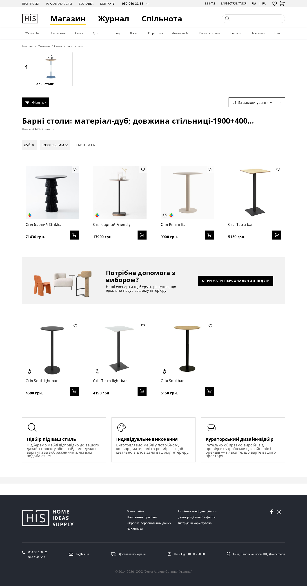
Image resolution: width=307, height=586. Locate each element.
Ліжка (134, 33)
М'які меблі (32, 33)
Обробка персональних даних (149, 523)
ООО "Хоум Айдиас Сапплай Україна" (164, 571)
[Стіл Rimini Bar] (187, 192)
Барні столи (44, 84)
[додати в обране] (75, 169)
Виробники (135, 529)
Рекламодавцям (59, 4)
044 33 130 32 (37, 552)
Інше (277, 33)
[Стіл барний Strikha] (52, 192)
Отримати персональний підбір (235, 280)
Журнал (113, 19)
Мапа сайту (135, 511)
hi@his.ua (82, 554)
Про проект (31, 4)
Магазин (68, 19)
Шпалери (235, 33)
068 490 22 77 (37, 557)
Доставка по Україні (132, 554)
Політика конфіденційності (197, 511)
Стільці (116, 33)
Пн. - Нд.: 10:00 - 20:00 (189, 554)
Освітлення (58, 33)
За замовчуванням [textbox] (255, 102)
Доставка (86, 4)
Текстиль (258, 33)
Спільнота (162, 19)
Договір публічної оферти (197, 517)
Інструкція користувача (195, 523)
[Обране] (274, 3)
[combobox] (257, 102)
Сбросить (85, 145)
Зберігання (155, 33)
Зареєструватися (234, 3)
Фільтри (39, 102)
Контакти (107, 4)
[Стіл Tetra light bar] (119, 349)
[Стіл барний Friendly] (119, 192)
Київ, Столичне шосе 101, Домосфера (259, 554)
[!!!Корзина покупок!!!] (282, 4)
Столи (79, 33)
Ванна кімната (209, 33)
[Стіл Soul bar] (187, 349)
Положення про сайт (142, 517)
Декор (97, 33)
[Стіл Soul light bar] (52, 349)
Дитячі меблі (181, 33)
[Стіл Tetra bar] (254, 192)
